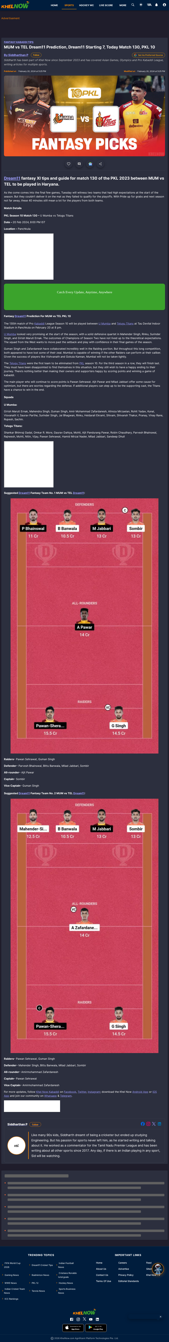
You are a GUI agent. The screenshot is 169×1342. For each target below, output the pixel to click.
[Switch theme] (141, 5)
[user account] (164, 5)
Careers (122, 1262)
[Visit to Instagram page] (148, 1124)
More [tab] (122, 5)
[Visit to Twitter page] (154, 1124)
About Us (101, 1268)
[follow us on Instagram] (78, 1319)
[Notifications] (156, 5)
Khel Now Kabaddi (47, 1091)
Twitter (82, 1091)
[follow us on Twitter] (84, 1319)
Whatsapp (50, 1095)
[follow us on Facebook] (72, 1319)
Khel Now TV (153, 1275)
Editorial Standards (128, 1281)
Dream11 (12, 178)
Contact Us (102, 1275)
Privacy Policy (126, 1275)
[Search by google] (132, 5)
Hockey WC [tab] (86, 5)
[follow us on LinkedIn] (97, 1319)
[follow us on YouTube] (91, 1319)
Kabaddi (39, 323)
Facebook (70, 1091)
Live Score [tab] (106, 5)
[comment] (79, 164)
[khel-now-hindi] (149, 5)
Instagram (94, 1091)
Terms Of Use (103, 1281)
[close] (160, 1317)
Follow (36, 55)
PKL (81, 363)
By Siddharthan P (16, 55)
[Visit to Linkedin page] (159, 1124)
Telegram (66, 1095)
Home (99, 1262)
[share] (100, 164)
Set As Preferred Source (150, 55)
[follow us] (90, 164)
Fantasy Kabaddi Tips (19, 42)
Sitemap (150, 1268)
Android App (140, 1091)
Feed (149, 1262)
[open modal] (158, 1269)
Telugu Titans (125, 323)
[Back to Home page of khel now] (15, 5)
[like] (69, 164)
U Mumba (105, 323)
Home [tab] (54, 5)
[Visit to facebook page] (143, 1124)
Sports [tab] (69, 5)
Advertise (123, 1268)
